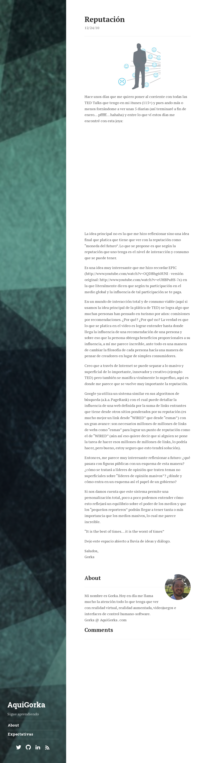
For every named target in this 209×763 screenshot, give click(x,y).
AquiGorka (26, 704)
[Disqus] (137, 696)
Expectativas (20, 734)
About (13, 725)
